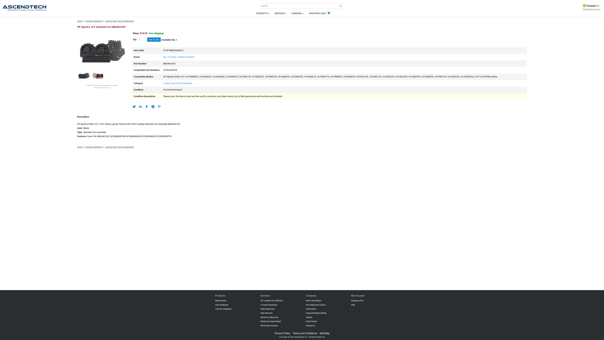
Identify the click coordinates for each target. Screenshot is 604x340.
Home (80, 21)
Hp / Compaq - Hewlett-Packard (178, 57)
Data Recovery (266, 313)
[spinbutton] (142, 40)
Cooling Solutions (93, 21)
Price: (136, 33)
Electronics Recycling (269, 317)
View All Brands (221, 305)
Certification (311, 309)
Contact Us (310, 326)
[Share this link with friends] (134, 106)
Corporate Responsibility (316, 313)
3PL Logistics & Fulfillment (271, 301)
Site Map (325, 333)
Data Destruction (267, 309)
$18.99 (152, 33)
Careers (309, 317)
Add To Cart (154, 40)
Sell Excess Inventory (269, 326)
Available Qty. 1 (169, 40)
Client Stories (311, 321)
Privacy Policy (282, 333)
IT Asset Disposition (268, 305)
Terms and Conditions (305, 333)
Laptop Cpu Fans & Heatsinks (119, 21)
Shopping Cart (318, 13)
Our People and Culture (315, 305)
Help (353, 305)
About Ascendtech (313, 301)
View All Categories (223, 309)
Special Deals (220, 301)
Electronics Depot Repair (270, 321)
